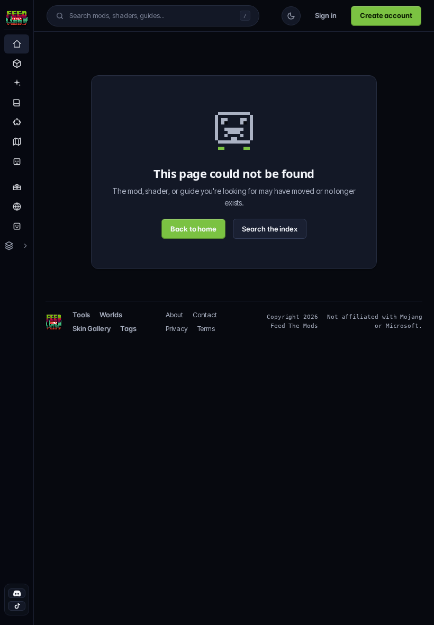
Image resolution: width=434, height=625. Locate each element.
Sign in (322, 15)
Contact (206, 314)
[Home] (16, 43)
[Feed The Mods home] (16, 19)
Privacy (179, 328)
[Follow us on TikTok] (16, 606)
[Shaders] (16, 83)
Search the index (271, 229)
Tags (130, 328)
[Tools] (16, 187)
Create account (384, 15)
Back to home (193, 229)
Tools (81, 314)
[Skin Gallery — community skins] (16, 226)
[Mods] (16, 63)
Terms (208, 328)
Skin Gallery (91, 328)
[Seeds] (16, 141)
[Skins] (16, 161)
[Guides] (16, 102)
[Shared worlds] (16, 206)
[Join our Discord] (16, 593)
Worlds (112, 314)
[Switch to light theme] (287, 15)
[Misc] (16, 122)
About (176, 314)
